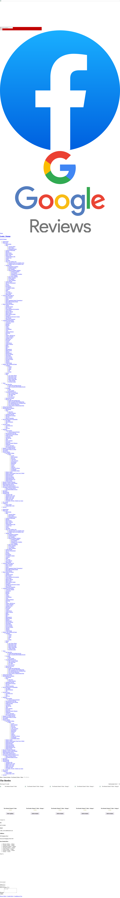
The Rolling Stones (15, 470)
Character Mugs (11, 246)
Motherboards (9, 353)
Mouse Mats (8, 294)
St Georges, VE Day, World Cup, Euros (14, 500)
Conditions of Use (18, 896)
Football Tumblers (12, 267)
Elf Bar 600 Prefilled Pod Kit (14, 385)
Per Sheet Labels (12, 381)
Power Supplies (9, 358)
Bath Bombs (8, 409)
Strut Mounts (8, 318)
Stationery (5, 429)
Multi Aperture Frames (10, 314)
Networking (8, 355)
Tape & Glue (8, 438)
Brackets (7, 325)
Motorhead (13, 463)
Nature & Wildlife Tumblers (14, 270)
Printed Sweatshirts (10, 477)
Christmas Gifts (9, 494)
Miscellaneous (9, 349)
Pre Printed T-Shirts (10, 453)
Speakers (8, 361)
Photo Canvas (9, 298)
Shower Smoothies (10, 418)
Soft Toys (8, 428)
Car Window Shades (10, 288)
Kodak (9, 371)
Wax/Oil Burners (9, 421)
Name (1, 884)
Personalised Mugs (12, 249)
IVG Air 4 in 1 (11, 396)
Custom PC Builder (10, 321)
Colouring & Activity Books (12, 434)
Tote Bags (8, 260)
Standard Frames (9, 306)
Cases (7, 330)
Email (1, 886)
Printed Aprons (9, 480)
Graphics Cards (9, 338)
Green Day (13, 459)
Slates (7, 290)
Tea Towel (8, 291)
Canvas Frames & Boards (14, 432)
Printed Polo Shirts (10, 474)
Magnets (7, 251)
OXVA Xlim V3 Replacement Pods (16, 405)
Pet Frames (8, 315)
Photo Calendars (9, 254)
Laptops (7, 341)
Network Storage (9, 354)
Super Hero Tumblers (13, 276)
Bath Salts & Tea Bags (10, 415)
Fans (7, 334)
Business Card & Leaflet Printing (10, 483)
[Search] (1, 29)
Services (4, 507)
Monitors (8, 351)
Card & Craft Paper (10, 445)
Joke (7, 427)
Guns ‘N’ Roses (14, 460)
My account (5, 502)
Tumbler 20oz (9, 265)
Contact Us (5, 503)
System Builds (9, 363)
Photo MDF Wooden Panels (12, 301)
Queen (12, 465)
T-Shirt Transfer (11, 380)
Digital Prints (6, 241)
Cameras (7, 328)
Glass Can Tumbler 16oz (11, 261)
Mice (7, 348)
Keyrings (8, 285)
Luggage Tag (8, 257)
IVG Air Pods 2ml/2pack (13, 404)
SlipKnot (13, 467)
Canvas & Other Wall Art (8, 295)
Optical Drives (9, 356)
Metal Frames (9, 313)
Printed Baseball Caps (10, 479)
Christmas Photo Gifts (10, 256)
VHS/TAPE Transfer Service (9, 485)
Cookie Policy (10, 896)
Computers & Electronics (8, 320)
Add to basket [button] (35, 813)
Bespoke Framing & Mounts (9, 482)
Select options (10, 813)
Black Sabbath (14, 457)
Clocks (7, 259)
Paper (7, 374)
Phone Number (3, 887)
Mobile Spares (9, 350)
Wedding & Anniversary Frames (13, 316)
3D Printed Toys (9, 425)
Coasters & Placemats (10, 250)
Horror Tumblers (12, 277)
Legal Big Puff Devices (11, 391)
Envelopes (8, 442)
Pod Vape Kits (9, 384)
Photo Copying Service (11, 488)
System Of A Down (15, 468)
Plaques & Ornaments (10, 319)
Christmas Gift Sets (10, 414)
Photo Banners (9, 303)
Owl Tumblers (14, 275)
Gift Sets (7, 416)
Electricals (8, 333)
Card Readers (9, 329)
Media (7, 345)
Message (2, 892)
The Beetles (13, 469)
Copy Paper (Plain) (12, 375)
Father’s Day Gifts (10, 498)
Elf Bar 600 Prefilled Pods (14, 400)
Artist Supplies (9, 430)
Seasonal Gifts (6, 493)
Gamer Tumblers (12, 280)
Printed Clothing (6, 452)
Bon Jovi (13, 458)
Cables (7, 326)
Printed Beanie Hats (10, 478)
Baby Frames (8, 308)
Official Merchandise (7, 406)
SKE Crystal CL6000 (13, 393)
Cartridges (8, 365)
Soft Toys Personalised (11, 282)
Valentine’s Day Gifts (10, 495)
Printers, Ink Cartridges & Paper (10, 364)
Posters (7, 299)
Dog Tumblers (11, 269)
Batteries (7, 324)
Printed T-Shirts (9, 472)
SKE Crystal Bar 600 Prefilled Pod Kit (16, 386)
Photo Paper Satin (12, 378)
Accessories (8, 323)
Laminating (8, 437)
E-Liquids (8, 388)
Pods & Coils (8, 399)
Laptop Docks (9, 343)
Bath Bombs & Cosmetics (8, 408)
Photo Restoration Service (8, 484)
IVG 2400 (10, 395)
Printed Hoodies (9, 475)
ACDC (12, 455)
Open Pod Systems (10, 398)
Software (8, 360)
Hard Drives (8, 339)
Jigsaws (7, 284)
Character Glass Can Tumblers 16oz (16, 262)
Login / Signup (5, 236)
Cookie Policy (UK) (10, 505)
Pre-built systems (9, 359)
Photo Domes (9, 252)
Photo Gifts (5, 242)
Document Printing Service (11, 489)
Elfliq (9, 389)
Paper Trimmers (9, 440)
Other (7, 439)
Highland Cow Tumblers (16, 274)
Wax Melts (8, 420)
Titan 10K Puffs (11, 394)
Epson (9, 369)
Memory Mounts (9, 311)
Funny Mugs (11, 247)
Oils (6, 423)
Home (1, 777)
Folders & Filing (9, 435)
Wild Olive (10, 411)
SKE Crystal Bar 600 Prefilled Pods (16, 401)
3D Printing (5, 450)
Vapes (4, 383)
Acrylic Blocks (9, 293)
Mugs (7, 245)
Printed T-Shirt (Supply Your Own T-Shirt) (15, 473)
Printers (7, 373)
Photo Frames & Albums (8, 304)
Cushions (8, 289)
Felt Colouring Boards (10, 447)
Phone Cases (8, 255)
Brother (10, 366)
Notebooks (8, 444)
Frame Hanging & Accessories (12, 309)
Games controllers (9, 336)
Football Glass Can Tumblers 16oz (16, 264)
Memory (7, 346)
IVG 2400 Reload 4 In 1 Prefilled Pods (16, 403)
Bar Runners (8, 286)
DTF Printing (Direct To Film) (9, 449)
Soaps (7, 410)
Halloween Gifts (9, 499)
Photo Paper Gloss (12, 376)
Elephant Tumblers (15, 271)
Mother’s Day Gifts (10, 497)
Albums (7, 305)
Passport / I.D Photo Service (9, 448)
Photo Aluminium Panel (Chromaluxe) (14, 300)
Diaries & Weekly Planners (11, 443)
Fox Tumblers (14, 272)
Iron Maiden (14, 462)
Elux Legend (11, 390)
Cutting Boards (9, 281)
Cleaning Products (10, 331)
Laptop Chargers (9, 344)
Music (9, 454)
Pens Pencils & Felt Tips (11, 433)
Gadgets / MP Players (10, 335)
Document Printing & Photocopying (11, 487)
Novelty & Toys (6, 424)
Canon (9, 368)
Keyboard (8, 340)
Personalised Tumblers (13, 266)
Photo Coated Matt (12, 379)
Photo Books (8, 244)
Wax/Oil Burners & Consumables (10, 419)
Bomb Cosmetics (12, 413)
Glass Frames (8, 310)
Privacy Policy (9, 504)
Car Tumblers (11, 279)
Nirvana (13, 464)
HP (9, 370)
